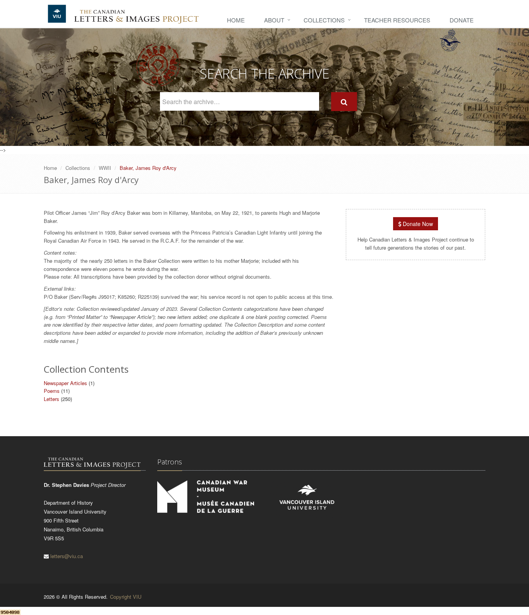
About (274, 20)
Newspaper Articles (65, 383)
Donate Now (417, 224)
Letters (51, 399)
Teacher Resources (397, 20)
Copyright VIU (125, 596)
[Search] (344, 101)
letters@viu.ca (66, 556)
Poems (52, 390)
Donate (462, 20)
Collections (324, 20)
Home (236, 20)
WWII (105, 167)
